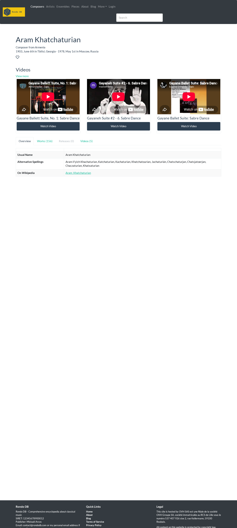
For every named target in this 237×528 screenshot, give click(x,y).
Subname (88, 194)
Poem (20, 230)
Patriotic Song (26, 208)
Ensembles (63, 6)
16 (204, 274)
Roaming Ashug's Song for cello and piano (42, 237)
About (85, 6)
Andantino (23, 258)
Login (112, 6)
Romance (195, 215)
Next (215, 274)
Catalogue (126, 194)
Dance (193, 201)
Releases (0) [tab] (66, 141)
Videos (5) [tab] (86, 141)
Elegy (193, 244)
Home (89, 511)
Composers (37, 6)
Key (151, 194)
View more (22, 76)
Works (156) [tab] (45, 141)
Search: (177, 184)
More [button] (101, 6)
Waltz (193, 251)
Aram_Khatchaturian (78, 172)
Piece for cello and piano (32, 265)
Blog (93, 6)
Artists (50, 6)
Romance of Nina (27, 215)
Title (20, 194)
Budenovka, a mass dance (32, 201)
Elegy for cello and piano (32, 244)
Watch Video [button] (48, 126)
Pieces (75, 6)
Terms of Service (95, 521)
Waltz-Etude (25, 251)
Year (173, 194)
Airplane (22, 222)
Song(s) (194, 208)
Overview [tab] (25, 141)
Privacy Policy (93, 525)
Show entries (31, 184)
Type (193, 194)
